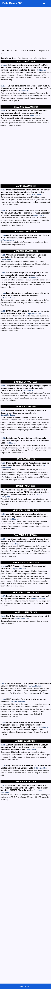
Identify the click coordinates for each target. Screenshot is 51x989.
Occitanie (19, 51)
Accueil (6, 51)
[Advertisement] (25, 155)
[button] (45, 3)
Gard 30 (31, 51)
